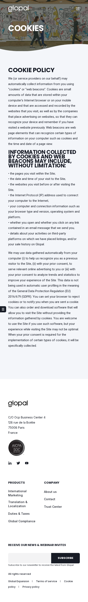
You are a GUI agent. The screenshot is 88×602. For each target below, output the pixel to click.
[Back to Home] (18, 8)
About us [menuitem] (50, 491)
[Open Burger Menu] (78, 8)
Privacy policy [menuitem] (31, 586)
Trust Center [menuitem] (53, 506)
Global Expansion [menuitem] (18, 581)
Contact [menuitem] (49, 499)
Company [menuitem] (51, 483)
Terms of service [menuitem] (46, 581)
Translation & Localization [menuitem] (17, 504)
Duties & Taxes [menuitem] (19, 513)
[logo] (18, 403)
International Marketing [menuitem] (17, 493)
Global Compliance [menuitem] (21, 521)
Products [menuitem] (16, 483)
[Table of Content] (3, 309)
